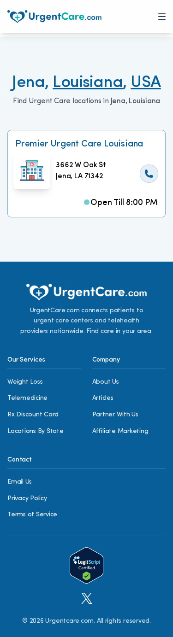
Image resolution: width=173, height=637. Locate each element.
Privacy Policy (27, 498)
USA (146, 83)
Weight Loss (24, 382)
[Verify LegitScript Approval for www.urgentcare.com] (86, 565)
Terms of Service (32, 514)
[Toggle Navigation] (162, 16)
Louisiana (88, 83)
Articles (102, 398)
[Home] (54, 16)
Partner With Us (115, 414)
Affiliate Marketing (120, 431)
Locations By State (35, 431)
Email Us (19, 482)
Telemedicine (27, 398)
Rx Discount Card (33, 414)
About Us (105, 382)
